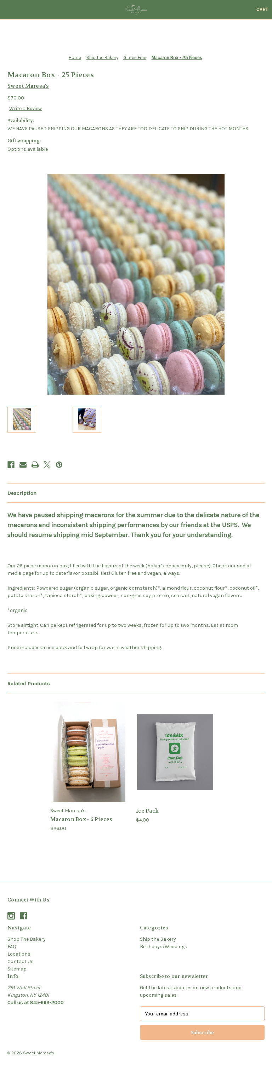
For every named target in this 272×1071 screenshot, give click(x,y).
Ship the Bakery (158, 939)
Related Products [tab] (28, 683)
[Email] (23, 465)
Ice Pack (147, 810)
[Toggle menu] (9, 9)
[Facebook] (11, 465)
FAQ (11, 947)
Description (21, 493)
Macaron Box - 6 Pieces (81, 819)
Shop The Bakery (26, 939)
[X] (47, 465)
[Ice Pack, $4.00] (175, 752)
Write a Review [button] (25, 108)
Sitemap (17, 969)
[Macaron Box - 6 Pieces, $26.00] (89, 752)
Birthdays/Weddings (163, 947)
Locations (18, 954)
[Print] (35, 465)
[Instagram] (11, 916)
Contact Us (20, 961)
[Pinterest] (59, 465)
